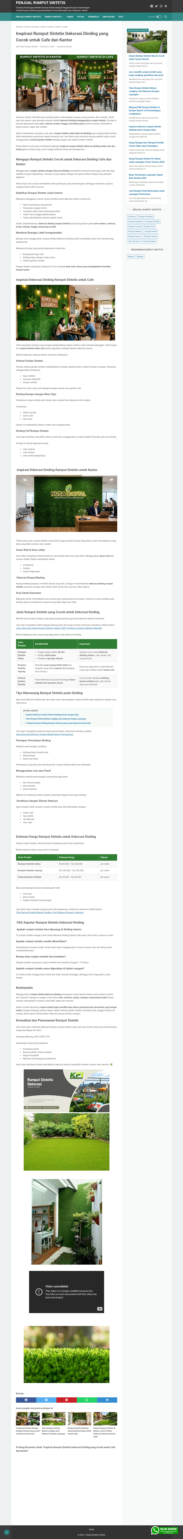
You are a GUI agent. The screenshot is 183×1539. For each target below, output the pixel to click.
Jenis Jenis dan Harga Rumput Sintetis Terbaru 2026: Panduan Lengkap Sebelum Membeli (59, 628)
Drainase (132, 216)
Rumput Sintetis (53, 17)
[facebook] (151, 6)
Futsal (80, 17)
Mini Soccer (109, 17)
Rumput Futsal (134, 226)
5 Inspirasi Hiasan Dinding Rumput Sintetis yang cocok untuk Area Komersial (58, 723)
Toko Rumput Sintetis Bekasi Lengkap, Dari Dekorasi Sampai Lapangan (56, 719)
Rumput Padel (151, 231)
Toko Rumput (133, 241)
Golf (121, 17)
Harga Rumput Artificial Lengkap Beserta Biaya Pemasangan (44, 734)
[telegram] (107, 1400)
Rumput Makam (135, 231)
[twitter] (156, 6)
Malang (140, 256)
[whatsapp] (87, 1400)
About (91, 1529)
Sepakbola (93, 17)
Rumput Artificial (146, 216)
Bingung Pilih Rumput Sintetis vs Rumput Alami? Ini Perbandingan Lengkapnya (145, 110)
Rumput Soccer (134, 236)
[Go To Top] (6, 1532)
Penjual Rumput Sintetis (40, 3)
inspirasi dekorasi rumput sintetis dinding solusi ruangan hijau (52, 715)
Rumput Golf (149, 226)
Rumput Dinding (152, 221)
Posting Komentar (64, 47)
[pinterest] (166, 6)
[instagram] (161, 6)
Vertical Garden (149, 241)
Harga (70, 17)
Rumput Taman (150, 236)
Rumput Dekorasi (135, 221)
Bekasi (131, 256)
